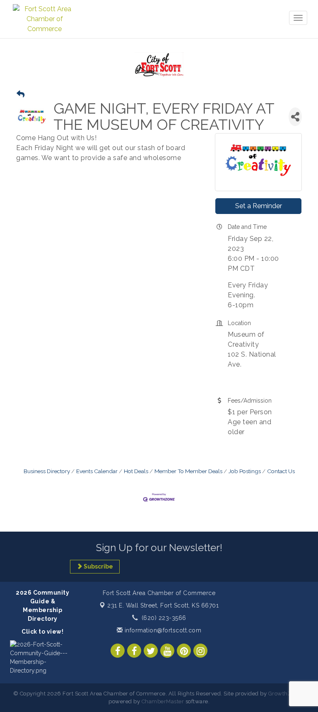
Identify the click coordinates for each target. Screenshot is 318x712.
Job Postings (245, 471)
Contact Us (281, 471)
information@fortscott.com (162, 630)
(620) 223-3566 (164, 618)
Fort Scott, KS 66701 (163, 605)
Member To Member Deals (188, 471)
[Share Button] (295, 116)
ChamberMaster (163, 701)
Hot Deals (136, 471)
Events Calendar (97, 471)
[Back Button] (20, 94)
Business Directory (47, 471)
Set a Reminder (258, 206)
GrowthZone (284, 693)
